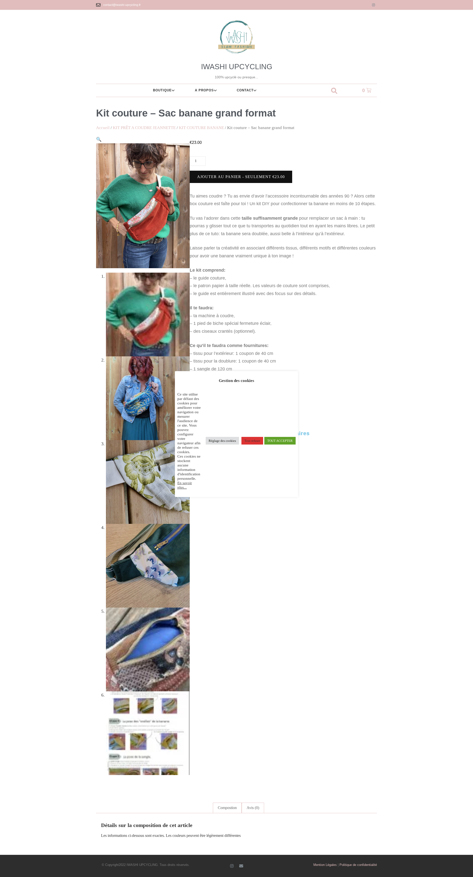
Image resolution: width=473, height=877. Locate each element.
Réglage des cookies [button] (222, 441)
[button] (334, 91)
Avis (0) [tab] (253, 808)
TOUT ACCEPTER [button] (280, 441)
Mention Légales (325, 865)
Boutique (162, 90)
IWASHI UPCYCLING (236, 67)
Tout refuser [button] (252, 441)
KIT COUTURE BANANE (201, 127)
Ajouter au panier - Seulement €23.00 (241, 177)
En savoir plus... (184, 485)
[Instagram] (373, 4)
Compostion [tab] (227, 808)
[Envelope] (241, 866)
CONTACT (245, 90)
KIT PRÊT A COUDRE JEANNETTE (144, 127)
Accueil (103, 127)
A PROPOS (204, 90)
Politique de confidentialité (358, 865)
